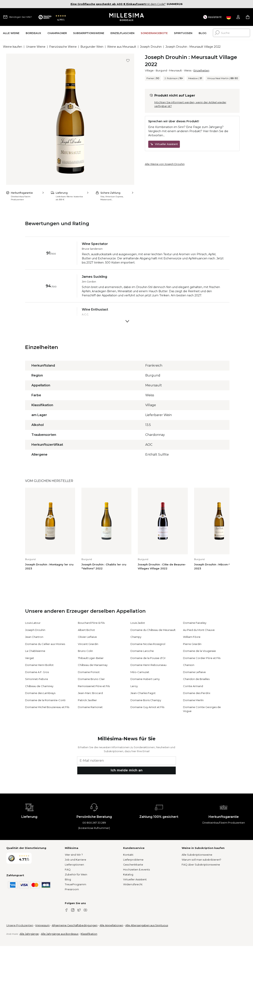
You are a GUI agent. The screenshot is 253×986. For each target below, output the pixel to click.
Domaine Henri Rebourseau (148, 664)
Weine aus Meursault (121, 46)
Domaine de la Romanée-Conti (45, 700)
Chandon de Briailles (196, 679)
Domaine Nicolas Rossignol (147, 644)
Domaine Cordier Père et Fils (201, 658)
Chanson (188, 664)
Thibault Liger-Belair (91, 658)
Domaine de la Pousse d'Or (148, 658)
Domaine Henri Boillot (39, 664)
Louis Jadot (137, 622)
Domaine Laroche (142, 650)
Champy (135, 636)
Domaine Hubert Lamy (145, 679)
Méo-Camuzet (139, 672)
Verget (29, 658)
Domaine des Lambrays (40, 693)
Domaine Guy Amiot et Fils (147, 707)
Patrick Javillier (87, 700)
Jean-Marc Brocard (90, 693)
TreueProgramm (75, 884)
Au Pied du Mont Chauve (199, 629)
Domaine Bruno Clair (91, 679)
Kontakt (128, 854)
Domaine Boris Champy (145, 700)
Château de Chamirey (39, 686)
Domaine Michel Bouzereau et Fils (47, 707)
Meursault (175, 70)
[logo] (126, 17)
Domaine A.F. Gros (37, 672)
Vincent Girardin (88, 644)
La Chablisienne (35, 650)
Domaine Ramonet (90, 707)
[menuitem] (11, 33)
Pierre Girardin (192, 644)
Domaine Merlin (193, 700)
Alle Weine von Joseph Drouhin (165, 164)
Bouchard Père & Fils (91, 622)
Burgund (161, 70)
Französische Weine (63, 46)
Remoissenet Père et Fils (94, 686)
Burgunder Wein (91, 46)
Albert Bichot (86, 629)
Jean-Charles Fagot (143, 693)
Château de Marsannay (93, 664)
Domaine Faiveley (194, 622)
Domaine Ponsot (89, 672)
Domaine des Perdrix (196, 693)
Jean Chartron (34, 636)
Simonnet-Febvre (36, 679)
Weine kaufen (12, 46)
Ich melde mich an (127, 770)
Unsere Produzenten (19, 925)
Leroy (134, 686)
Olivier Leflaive (87, 636)
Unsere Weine (35, 46)
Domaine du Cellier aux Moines (45, 644)
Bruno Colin (85, 650)
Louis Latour (33, 622)
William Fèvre (191, 636)
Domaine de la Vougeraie (199, 650)
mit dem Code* (118, 4)
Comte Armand (193, 686)
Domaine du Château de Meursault (153, 629)
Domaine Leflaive (194, 672)
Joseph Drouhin (151, 46)
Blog (68, 879)
